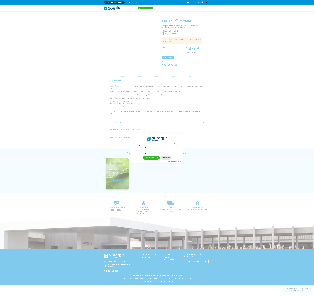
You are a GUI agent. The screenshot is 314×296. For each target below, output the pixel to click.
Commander (189, 2)
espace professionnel (134, 2)
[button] (199, 2)
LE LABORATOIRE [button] (186, 8)
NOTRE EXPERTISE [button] (172, 8)
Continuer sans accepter (174, 161)
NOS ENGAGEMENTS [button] (201, 8)
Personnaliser (166, 158)
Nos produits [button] (159, 8)
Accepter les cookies (151, 158)
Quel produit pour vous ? (145, 8)
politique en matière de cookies (166, 154)
